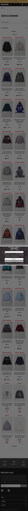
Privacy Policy (13, 256)
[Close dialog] (27, 246)
